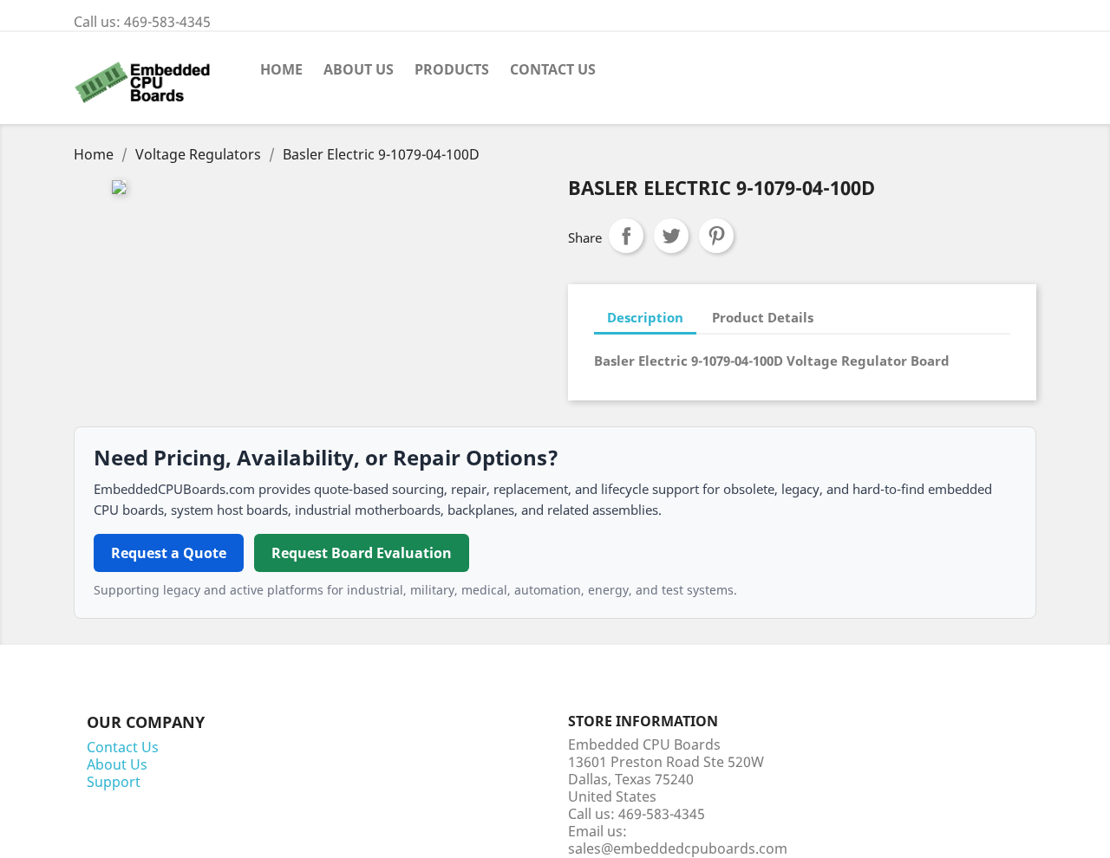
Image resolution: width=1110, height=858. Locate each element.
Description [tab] (645, 317)
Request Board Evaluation (361, 552)
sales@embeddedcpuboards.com (677, 848)
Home (281, 69)
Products (452, 69)
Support (113, 781)
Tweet (671, 235)
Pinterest (716, 235)
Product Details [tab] (762, 317)
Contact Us (553, 69)
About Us (358, 69)
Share (626, 235)
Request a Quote (168, 552)
